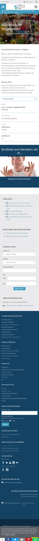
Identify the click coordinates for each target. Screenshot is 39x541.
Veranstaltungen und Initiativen (19, 33)
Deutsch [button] (29, 2)
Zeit (4, 275)
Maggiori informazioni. (10, 534)
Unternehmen (6, 348)
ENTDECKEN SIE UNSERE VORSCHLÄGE (19, 306)
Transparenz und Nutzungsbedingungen (14, 398)
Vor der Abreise (6, 332)
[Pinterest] (28, 539)
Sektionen (5, 2)
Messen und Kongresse (9, 353)
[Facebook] (8, 539)
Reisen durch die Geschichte (17, 236)
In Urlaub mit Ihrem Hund (9, 330)
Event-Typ (6, 251)
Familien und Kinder (8, 322)
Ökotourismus (6, 346)
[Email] (21, 539)
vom (4, 278)
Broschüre (5, 367)
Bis (4, 283)
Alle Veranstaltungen (15, 211)
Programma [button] (8, 99)
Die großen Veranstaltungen (18, 214)
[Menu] (3, 7)
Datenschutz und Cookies (10, 393)
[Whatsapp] (35, 539)
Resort (5, 259)
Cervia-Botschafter (7, 446)
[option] (19, 170)
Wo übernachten (7, 320)
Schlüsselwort (8, 267)
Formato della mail (13, 417)
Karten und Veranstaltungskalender (13, 370)
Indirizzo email (6, 409)
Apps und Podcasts (8, 375)
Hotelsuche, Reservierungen (29, 494)
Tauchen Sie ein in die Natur (17, 233)
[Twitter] (15, 539)
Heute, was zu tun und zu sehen (19, 203)
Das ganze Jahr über (8, 334)
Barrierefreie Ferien (8, 327)
